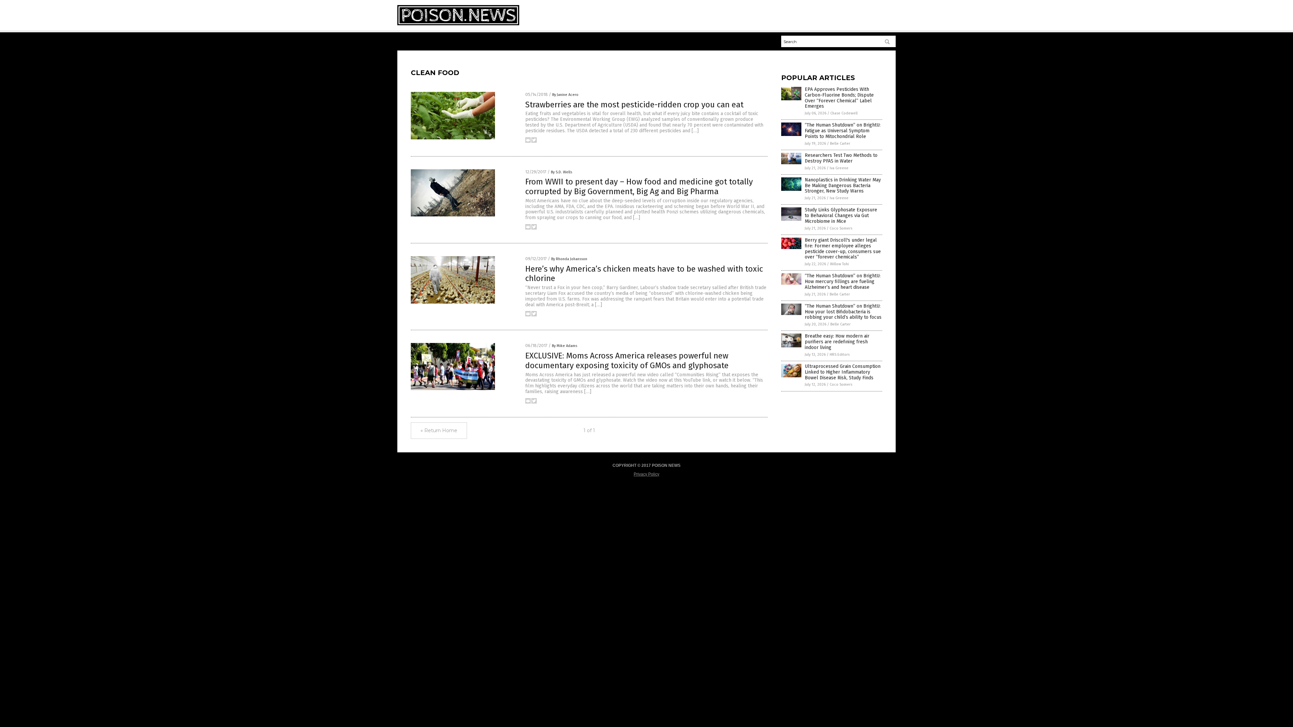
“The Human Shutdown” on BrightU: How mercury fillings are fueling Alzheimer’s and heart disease (843, 281)
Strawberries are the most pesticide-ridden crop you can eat (634, 104)
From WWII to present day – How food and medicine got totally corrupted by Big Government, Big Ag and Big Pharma (639, 186)
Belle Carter (840, 143)
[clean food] (458, 24)
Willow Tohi (839, 264)
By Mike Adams (564, 346)
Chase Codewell (844, 113)
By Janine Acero (565, 95)
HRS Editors (840, 354)
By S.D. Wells (561, 172)
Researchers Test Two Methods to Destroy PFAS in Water (841, 158)
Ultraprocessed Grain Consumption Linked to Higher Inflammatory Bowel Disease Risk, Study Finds (843, 372)
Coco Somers (841, 228)
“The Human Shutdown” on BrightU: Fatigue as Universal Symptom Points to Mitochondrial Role (843, 130)
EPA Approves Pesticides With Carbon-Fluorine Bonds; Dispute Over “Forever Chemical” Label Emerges (839, 97)
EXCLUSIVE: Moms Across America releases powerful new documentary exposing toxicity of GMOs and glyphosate (627, 360)
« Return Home (439, 430)
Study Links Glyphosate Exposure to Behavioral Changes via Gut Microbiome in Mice (841, 215)
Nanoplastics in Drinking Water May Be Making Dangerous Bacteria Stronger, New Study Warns (843, 185)
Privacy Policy (646, 474)
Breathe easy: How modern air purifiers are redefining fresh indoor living (837, 341)
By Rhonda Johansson (569, 259)
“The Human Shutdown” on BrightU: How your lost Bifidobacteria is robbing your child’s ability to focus (843, 311)
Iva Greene (839, 168)
